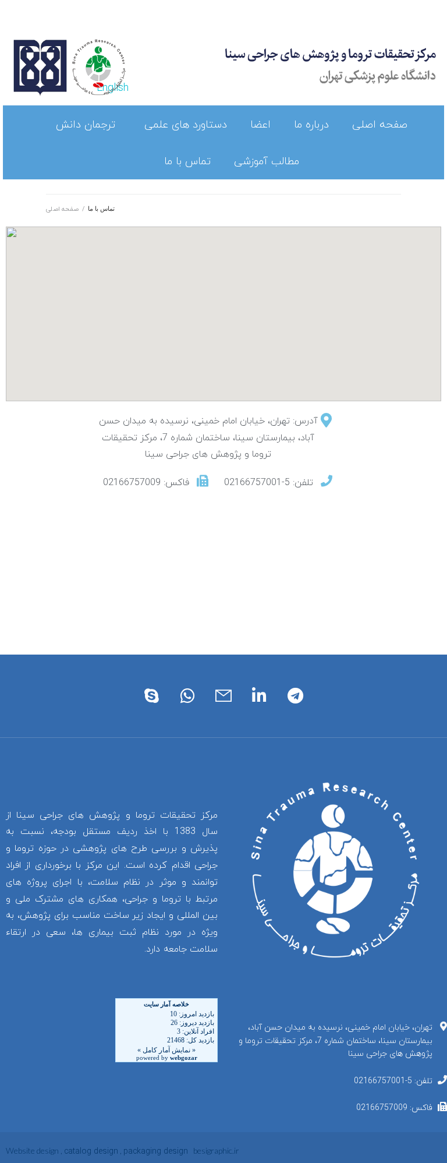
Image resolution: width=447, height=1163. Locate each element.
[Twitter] (255, 25)
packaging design (155, 1151)
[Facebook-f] (245, 25)
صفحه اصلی (62, 209)
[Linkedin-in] (266, 25)
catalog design (91, 1151)
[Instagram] (234, 25)
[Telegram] (295, 696)
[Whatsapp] (188, 696)
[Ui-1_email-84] (223, 696)
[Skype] (152, 696)
